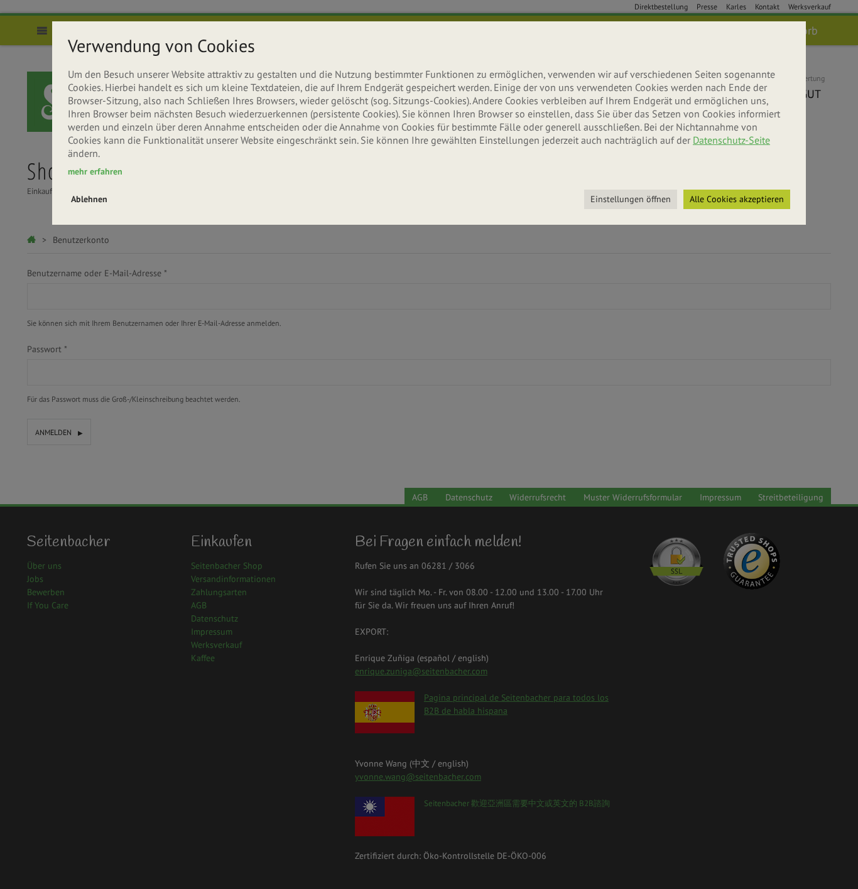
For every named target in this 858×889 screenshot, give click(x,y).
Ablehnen (89, 199)
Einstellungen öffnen (630, 199)
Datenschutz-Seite (731, 140)
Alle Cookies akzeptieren (737, 199)
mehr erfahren (95, 171)
